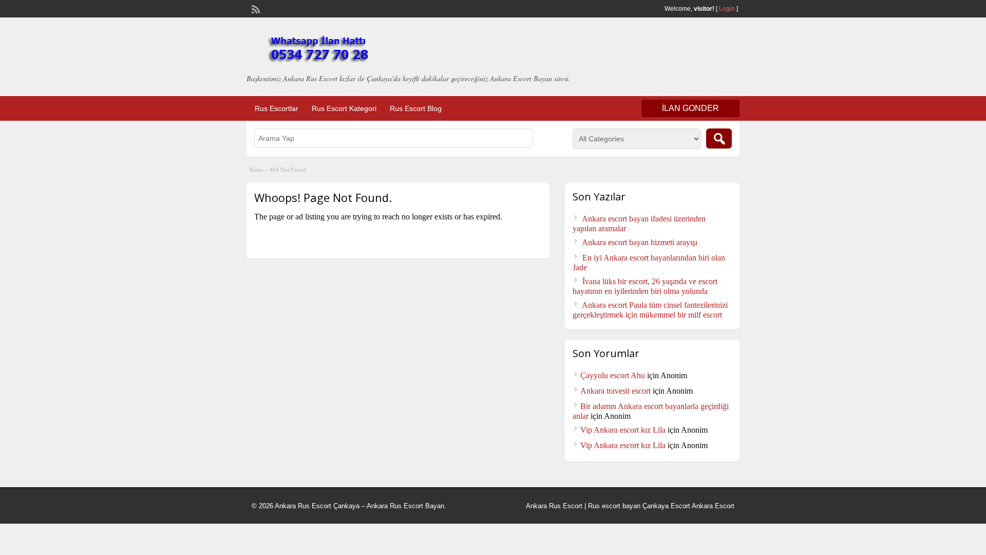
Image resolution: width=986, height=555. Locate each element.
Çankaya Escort (666, 506)
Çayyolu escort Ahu (612, 375)
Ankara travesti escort (615, 390)
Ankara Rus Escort (554, 506)
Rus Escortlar (276, 108)
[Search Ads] (719, 138)
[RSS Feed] (255, 8)
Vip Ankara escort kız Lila (623, 429)
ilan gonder (690, 108)
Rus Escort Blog (416, 108)
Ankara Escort (713, 506)
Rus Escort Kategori (344, 108)
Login (727, 8)
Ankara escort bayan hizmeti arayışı (639, 242)
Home (256, 169)
